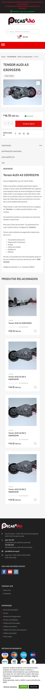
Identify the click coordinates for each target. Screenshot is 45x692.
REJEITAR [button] (33, 687)
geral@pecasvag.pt (12, 551)
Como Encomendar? (10, 610)
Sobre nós (7, 590)
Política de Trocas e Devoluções (15, 630)
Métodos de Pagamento (12, 617)
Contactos (7, 594)
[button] (38, 83)
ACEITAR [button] (23, 687)
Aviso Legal (7, 637)
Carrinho (9, 209)
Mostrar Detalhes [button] (10, 687)
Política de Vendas (10, 633)
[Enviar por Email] (27, 133)
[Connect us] (4, 572)
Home (3, 57)
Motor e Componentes (25, 57)
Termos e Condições (10, 620)
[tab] (22, 146)
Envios (5, 613)
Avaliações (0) (8, 157)
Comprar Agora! (28, 124)
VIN (3, 163)
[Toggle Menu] (3, 45)
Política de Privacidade (11, 623)
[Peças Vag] (22, 24)
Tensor (10, 320)
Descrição (6, 146)
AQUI (5, 682)
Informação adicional (12, 151)
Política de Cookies (10, 627)
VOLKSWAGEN (11, 57)
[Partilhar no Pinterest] (23, 133)
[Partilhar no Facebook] (15, 133)
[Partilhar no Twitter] (19, 133)
